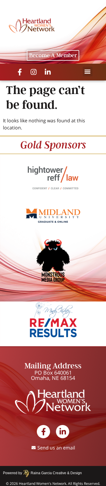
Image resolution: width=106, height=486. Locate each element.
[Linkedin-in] (47, 72)
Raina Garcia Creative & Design (54, 473)
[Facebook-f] (19, 72)
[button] (87, 71)
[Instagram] (33, 72)
